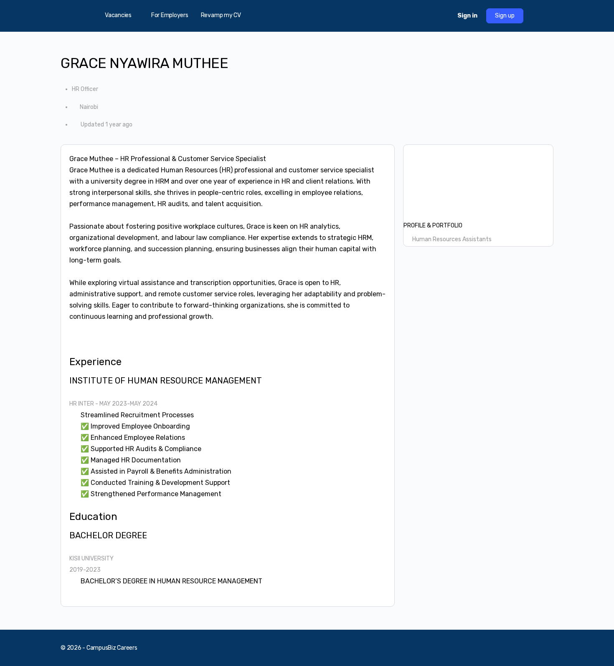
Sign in (467, 15)
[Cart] (443, 16)
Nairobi (89, 107)
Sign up (505, 15)
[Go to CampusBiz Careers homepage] (307, 15)
